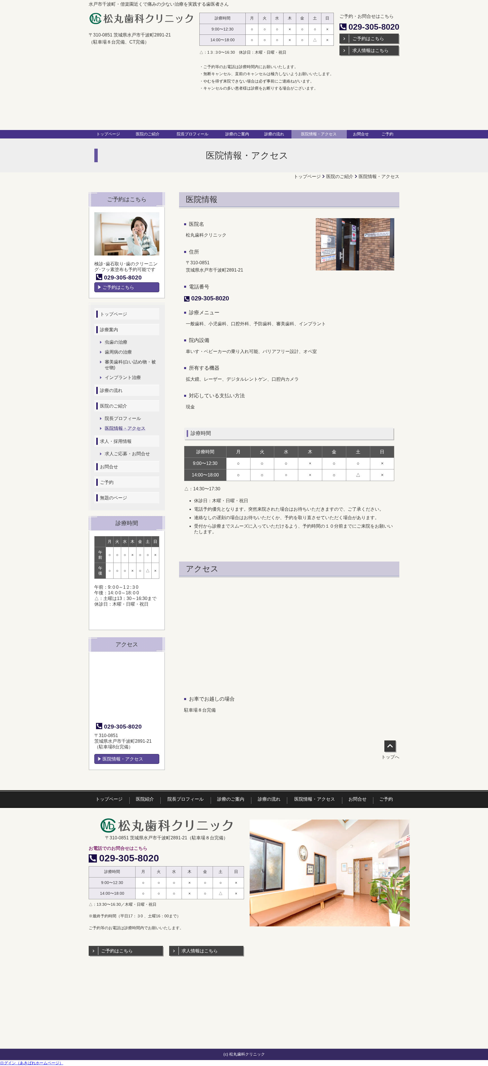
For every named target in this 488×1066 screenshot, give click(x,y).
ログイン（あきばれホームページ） (31, 1063)
